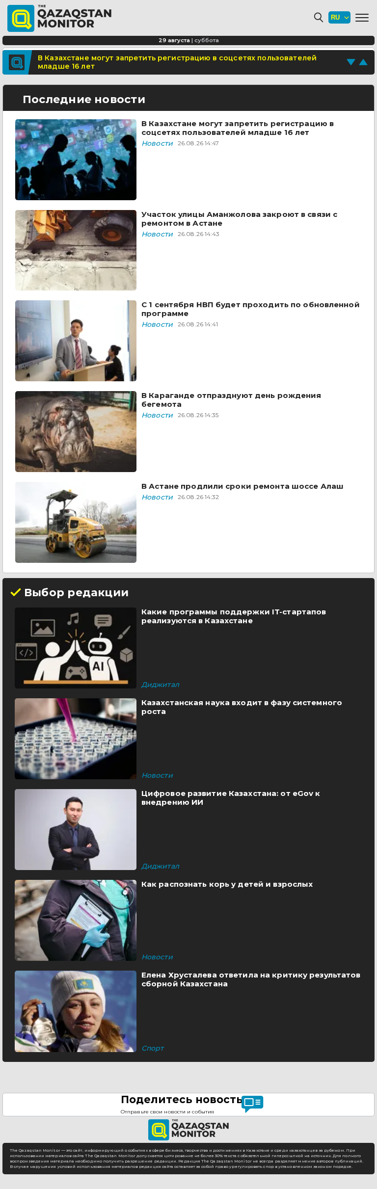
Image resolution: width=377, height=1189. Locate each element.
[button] (362, 18)
